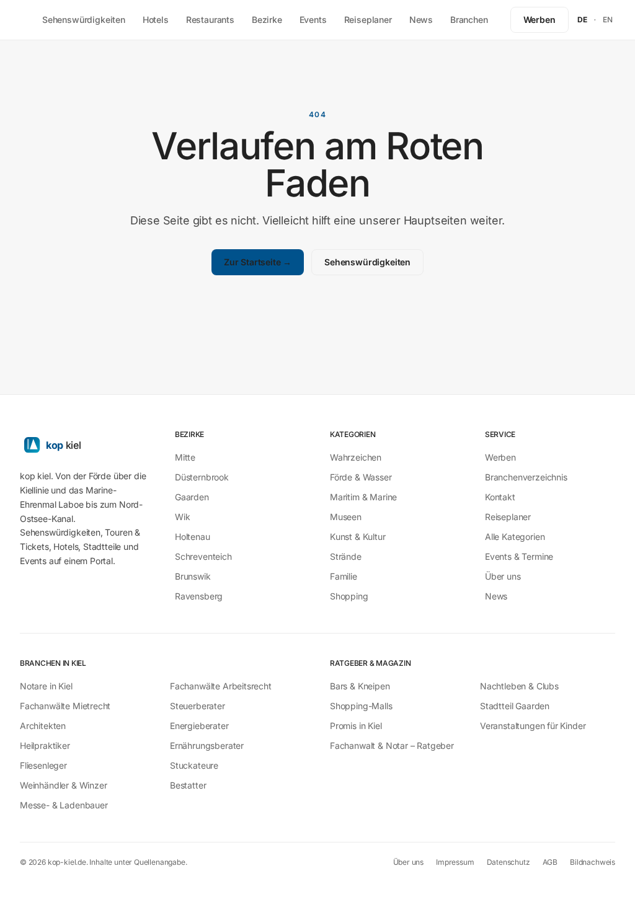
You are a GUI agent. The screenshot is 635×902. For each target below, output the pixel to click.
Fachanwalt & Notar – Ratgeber (392, 745)
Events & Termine (519, 556)
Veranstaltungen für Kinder (532, 725)
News (421, 19)
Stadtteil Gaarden (514, 706)
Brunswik (193, 576)
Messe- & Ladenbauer (64, 805)
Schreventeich (203, 556)
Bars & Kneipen (360, 686)
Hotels (156, 19)
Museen (346, 516)
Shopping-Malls (361, 706)
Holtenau (192, 536)
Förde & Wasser (361, 477)
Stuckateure (194, 765)
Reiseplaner (368, 19)
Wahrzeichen (355, 457)
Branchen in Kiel (53, 663)
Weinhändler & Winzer (63, 785)
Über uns (503, 576)
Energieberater (199, 725)
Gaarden (192, 497)
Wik (182, 516)
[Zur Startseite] (85, 444)
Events (313, 19)
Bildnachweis (592, 862)
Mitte (185, 457)
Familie (343, 576)
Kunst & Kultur (358, 536)
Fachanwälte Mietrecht (65, 706)
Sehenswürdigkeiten (83, 19)
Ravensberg (199, 596)
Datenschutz (508, 862)
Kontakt (500, 497)
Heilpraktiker (45, 745)
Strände (346, 556)
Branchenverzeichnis (526, 477)
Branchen (469, 19)
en (608, 19)
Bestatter (188, 785)
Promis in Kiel (356, 725)
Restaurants (210, 19)
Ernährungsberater (207, 745)
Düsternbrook (202, 477)
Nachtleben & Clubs (519, 686)
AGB (550, 862)
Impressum (455, 862)
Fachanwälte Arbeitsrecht (221, 686)
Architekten (43, 725)
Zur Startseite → (257, 262)
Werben (539, 19)
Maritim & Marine (363, 497)
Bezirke (267, 19)
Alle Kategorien (514, 536)
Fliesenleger (43, 765)
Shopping (349, 596)
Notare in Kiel (46, 686)
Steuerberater (197, 706)
